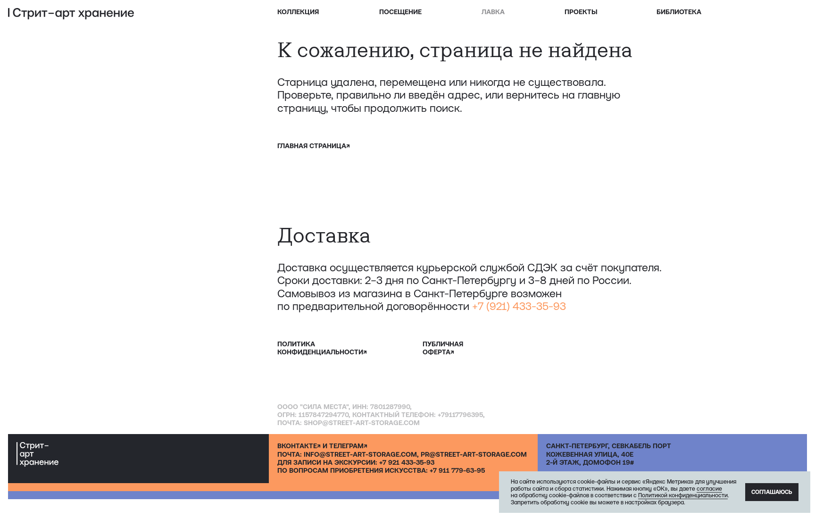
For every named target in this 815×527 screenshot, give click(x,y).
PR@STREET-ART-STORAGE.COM (474, 454)
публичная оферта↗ (443, 348)
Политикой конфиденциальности (683, 495)
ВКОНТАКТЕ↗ (299, 446)
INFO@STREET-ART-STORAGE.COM (360, 454)
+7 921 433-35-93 (406, 462)
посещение (400, 12)
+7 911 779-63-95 (457, 470)
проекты (581, 12)
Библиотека (679, 12)
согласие (709, 488)
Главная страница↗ (313, 146)
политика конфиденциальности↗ (322, 348)
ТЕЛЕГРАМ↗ (348, 446)
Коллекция (298, 12)
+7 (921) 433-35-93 (519, 306)
